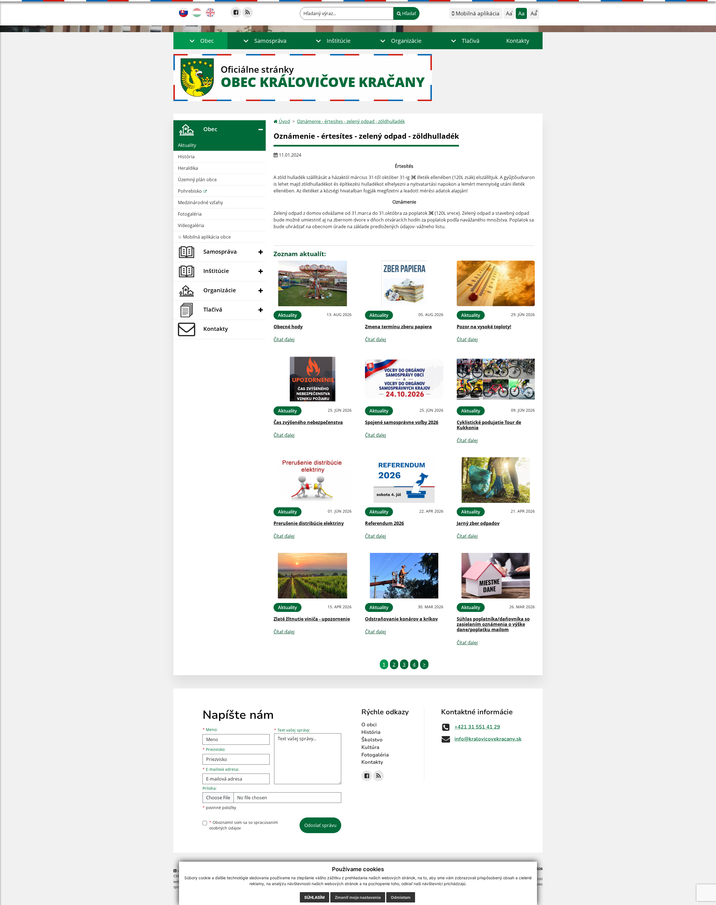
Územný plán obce (197, 179)
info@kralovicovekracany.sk (488, 739)
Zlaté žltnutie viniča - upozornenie (312, 619)
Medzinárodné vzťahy (200, 202)
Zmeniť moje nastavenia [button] (358, 897)
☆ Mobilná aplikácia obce (204, 237)
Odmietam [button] (401, 897)
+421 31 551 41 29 (477, 726)
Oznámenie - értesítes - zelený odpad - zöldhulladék (351, 121)
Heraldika (188, 168)
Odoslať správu (320, 825)
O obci (369, 724)
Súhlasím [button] (314, 897)
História (186, 157)
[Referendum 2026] (404, 480)
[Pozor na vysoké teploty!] (496, 283)
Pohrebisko (190, 191)
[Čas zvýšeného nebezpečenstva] (313, 379)
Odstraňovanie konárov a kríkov (401, 619)
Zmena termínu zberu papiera (398, 327)
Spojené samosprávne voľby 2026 (401, 422)
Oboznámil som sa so (243, 825)
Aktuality (187, 145)
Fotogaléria (190, 214)
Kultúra (370, 747)
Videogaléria (191, 225)
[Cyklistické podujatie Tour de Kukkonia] (496, 379)
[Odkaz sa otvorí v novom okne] (235, 12)
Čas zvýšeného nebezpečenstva (308, 422)
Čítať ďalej (284, 339)
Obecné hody (288, 327)
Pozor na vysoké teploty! (484, 327)
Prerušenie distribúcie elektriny (309, 523)
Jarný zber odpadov (478, 523)
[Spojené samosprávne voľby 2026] (404, 379)
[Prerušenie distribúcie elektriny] (313, 480)
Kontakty (517, 40)
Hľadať (408, 13)
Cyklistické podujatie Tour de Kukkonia (489, 425)
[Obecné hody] (313, 283)
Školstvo (372, 739)
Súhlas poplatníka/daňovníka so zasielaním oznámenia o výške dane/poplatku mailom (493, 624)
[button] (200, 40)
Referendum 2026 (384, 523)
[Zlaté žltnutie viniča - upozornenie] (313, 575)
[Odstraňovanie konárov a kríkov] (404, 575)
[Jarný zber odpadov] (496, 480)
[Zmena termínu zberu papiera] (404, 283)
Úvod (284, 121)
